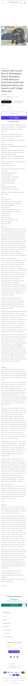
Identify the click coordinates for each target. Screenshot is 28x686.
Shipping (8, 96)
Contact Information (8, 636)
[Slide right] (17, 66)
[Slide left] (10, 66)
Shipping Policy (6, 623)
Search (4, 616)
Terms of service (14, 680)
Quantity (3, 105)
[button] (3, 3)
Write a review (14, 605)
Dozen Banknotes (18, 101)
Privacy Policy (6, 633)
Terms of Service (7, 630)
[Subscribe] (20, 646)
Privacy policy (7, 680)
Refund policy (6, 626)
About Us (5, 620)
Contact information (15, 682)
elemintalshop (8, 678)
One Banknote (6, 101)
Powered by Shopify (15, 678)
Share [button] (4, 585)
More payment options (14, 121)
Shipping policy (22, 680)
